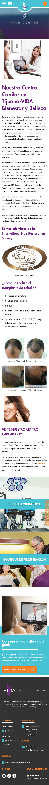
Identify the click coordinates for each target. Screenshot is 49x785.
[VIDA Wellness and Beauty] (24, 5)
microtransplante (32, 196)
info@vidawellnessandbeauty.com (17, 762)
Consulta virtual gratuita (17, 669)
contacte (41, 463)
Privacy (7, 744)
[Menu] (4, 3)
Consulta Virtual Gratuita (45, 3)
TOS (6, 747)
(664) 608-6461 (11, 730)
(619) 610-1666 (11, 740)
